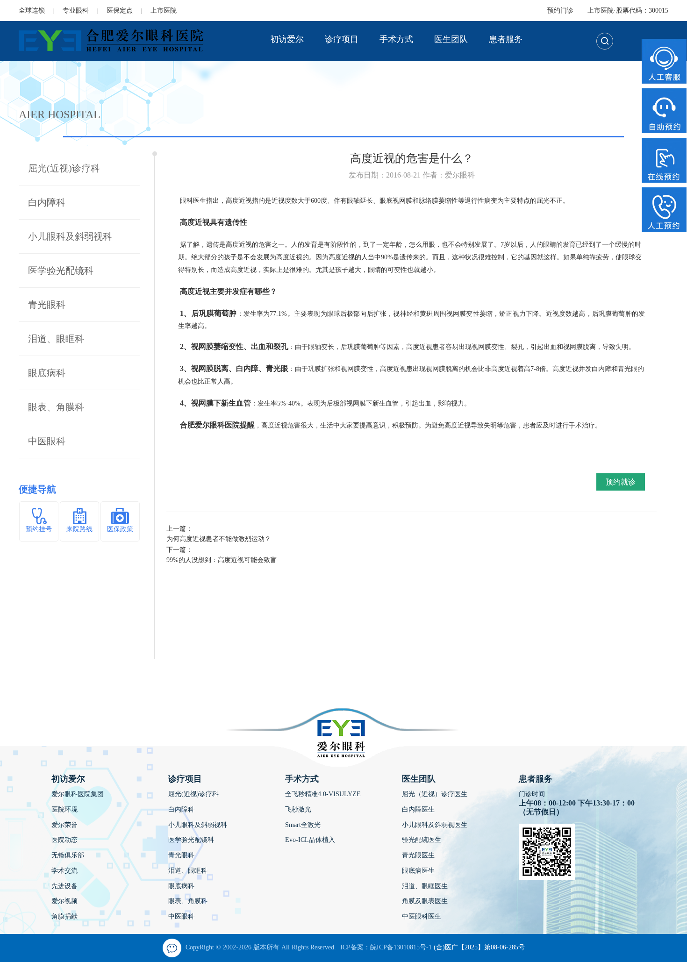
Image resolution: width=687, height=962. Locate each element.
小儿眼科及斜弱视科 (70, 236)
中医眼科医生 (421, 916)
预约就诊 (621, 482)
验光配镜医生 (421, 839)
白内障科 (46, 202)
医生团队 (451, 39)
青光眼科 (46, 304)
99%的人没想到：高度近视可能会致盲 (221, 559)
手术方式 (396, 39)
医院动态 (64, 839)
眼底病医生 (418, 870)
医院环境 (64, 809)
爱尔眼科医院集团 (77, 794)
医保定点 (120, 10)
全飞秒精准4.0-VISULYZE (323, 794)
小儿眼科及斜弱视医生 (434, 824)
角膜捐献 (64, 916)
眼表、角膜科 (56, 407)
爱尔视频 (64, 901)
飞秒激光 (298, 809)
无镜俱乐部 (67, 855)
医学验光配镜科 (60, 270)
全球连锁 (32, 10)
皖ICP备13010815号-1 (401, 947)
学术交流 (64, 870)
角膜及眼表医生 (425, 901)
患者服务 (505, 39)
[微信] (172, 948)
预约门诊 (560, 10)
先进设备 (64, 886)
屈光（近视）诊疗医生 (434, 794)
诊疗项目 (341, 39)
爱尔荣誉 (64, 824)
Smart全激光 (303, 824)
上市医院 (163, 10)
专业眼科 (76, 10)
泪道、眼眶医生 (425, 886)
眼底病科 (46, 373)
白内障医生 (418, 809)
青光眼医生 (418, 855)
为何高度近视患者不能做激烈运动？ (218, 538)
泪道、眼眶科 (56, 339)
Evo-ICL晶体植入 (310, 839)
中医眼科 (46, 441)
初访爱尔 (287, 39)
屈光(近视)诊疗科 (64, 168)
